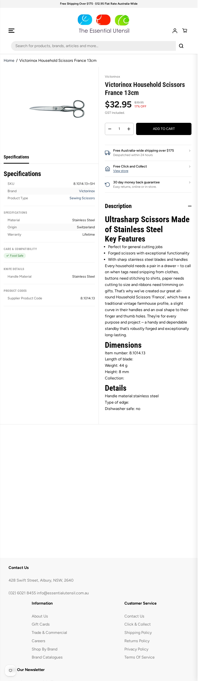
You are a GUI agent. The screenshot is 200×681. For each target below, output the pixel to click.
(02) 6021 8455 (22, 593)
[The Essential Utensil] (98, 24)
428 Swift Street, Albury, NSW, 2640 (41, 580)
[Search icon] (181, 46)
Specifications (16, 156)
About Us (40, 616)
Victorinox (87, 191)
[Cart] (184, 30)
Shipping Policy (138, 632)
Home (9, 60)
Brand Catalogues (47, 657)
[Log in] (174, 30)
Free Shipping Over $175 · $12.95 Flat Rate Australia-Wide (99, 3)
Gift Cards (41, 624)
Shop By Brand (44, 649)
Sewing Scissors (82, 198)
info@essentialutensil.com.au (63, 593)
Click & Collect (137, 624)
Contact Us (134, 616)
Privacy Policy (136, 649)
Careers (38, 641)
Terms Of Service (139, 657)
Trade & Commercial (49, 632)
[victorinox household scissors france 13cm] (57, 108)
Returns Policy (137, 641)
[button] (11, 31)
